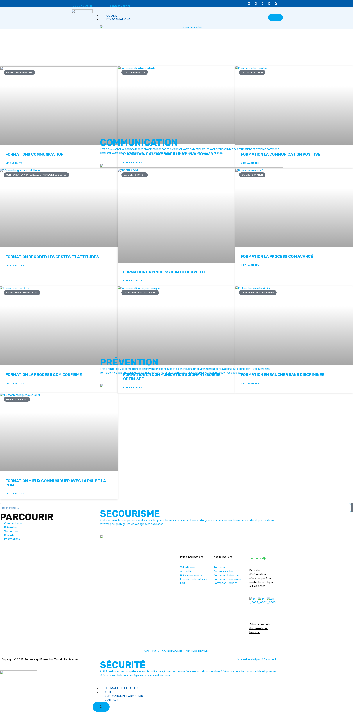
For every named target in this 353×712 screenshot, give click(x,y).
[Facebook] (269, 4)
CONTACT (111, 699)
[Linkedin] (262, 4)
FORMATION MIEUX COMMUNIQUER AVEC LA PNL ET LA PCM (56, 482)
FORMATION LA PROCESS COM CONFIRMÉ (44, 374)
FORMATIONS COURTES (121, 688)
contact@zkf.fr (120, 6)
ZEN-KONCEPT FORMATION (124, 696)
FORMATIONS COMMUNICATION (35, 154)
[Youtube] (249, 4)
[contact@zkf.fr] (111, 1)
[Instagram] (256, 4)
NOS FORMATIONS (117, 19)
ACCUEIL (111, 15)
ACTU (108, 692)
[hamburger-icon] (275, 17)
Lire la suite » (15, 163)
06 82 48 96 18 (82, 6)
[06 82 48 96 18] (74, 1)
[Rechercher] (352, 507)
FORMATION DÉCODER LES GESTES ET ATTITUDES (52, 256)
